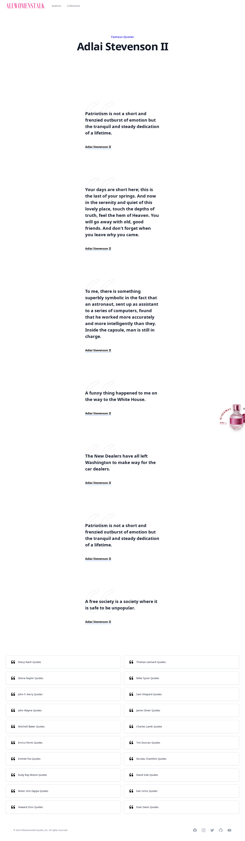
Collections (73, 6)
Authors (56, 6)
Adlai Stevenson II (98, 147)
